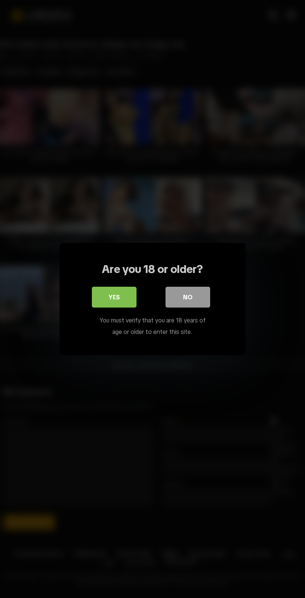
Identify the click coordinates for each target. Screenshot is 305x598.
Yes (114, 297)
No (188, 297)
